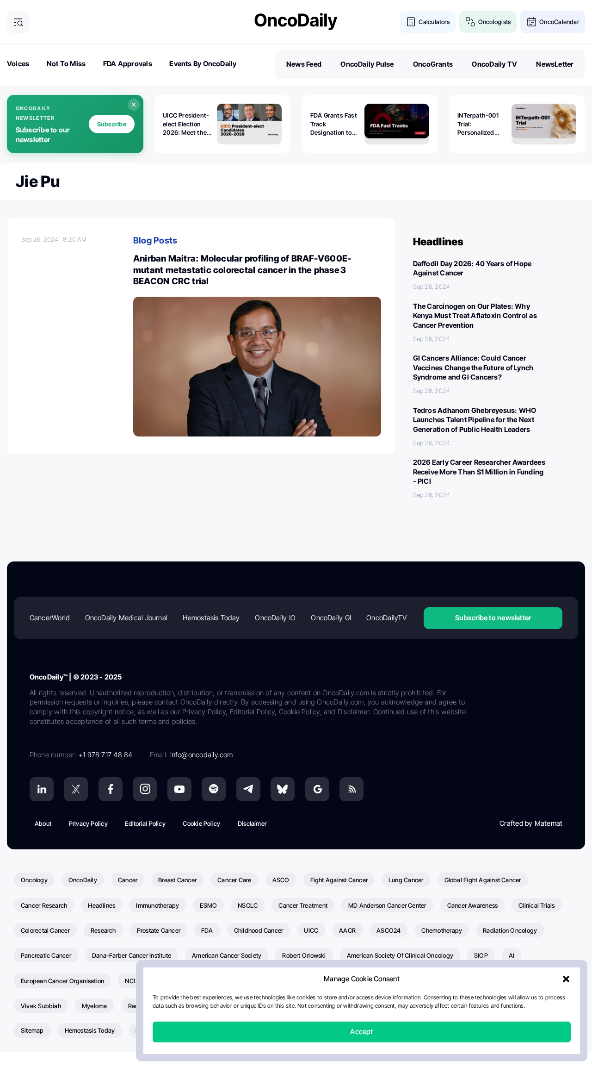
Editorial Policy (145, 823)
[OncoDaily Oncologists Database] (470, 22)
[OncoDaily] (296, 21)
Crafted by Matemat (531, 823)
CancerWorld (49, 617)
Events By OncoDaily (202, 63)
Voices (18, 63)
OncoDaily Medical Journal (126, 617)
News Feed (303, 64)
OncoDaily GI (331, 617)
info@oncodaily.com (201, 754)
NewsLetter (555, 64)
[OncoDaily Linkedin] (42, 789)
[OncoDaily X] (76, 789)
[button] (566, 979)
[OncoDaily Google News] (317, 789)
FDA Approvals (127, 63)
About (43, 823)
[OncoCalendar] (531, 22)
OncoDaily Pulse (367, 64)
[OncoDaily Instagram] (145, 789)
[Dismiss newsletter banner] (134, 105)
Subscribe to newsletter (493, 617)
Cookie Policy (201, 823)
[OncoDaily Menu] (18, 22)
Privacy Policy (88, 823)
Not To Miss (66, 63)
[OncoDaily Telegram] (248, 789)
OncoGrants (433, 64)
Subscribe (111, 124)
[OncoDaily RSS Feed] (351, 789)
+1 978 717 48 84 (106, 754)
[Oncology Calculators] (411, 22)
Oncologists (494, 21)
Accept (361, 1032)
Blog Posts (155, 240)
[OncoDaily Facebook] (111, 789)
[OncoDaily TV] (179, 789)
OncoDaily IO (275, 617)
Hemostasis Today (211, 617)
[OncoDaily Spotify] (214, 789)
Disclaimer (252, 823)
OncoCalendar (559, 21)
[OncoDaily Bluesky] (283, 789)
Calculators (434, 21)
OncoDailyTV (386, 617)
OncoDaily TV (494, 64)
